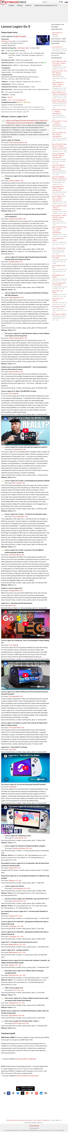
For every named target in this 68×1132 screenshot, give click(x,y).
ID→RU (21, 1015)
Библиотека (46, 1120)
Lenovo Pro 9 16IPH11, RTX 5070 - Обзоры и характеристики (59, 72)
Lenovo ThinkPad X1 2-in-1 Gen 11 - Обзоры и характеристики (59, 198)
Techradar (12, 591)
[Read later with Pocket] (31, 1093)
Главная (11, 5)
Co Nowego (12, 926)
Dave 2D (11, 749)
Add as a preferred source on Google (27, 1088)
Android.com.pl (13, 975)
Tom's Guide (12, 393)
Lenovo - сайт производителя (17, 100)
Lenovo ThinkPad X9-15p (58, 248)
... (65, 5)
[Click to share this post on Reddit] (27, 1093)
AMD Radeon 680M (23, 48)
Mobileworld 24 (13, 944)
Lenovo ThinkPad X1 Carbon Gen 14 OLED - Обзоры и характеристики (59, 63)
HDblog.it (12, 880)
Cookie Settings (34, 1126)
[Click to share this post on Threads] (13, 1093)
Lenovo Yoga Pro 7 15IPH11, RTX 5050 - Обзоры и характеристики (59, 217)
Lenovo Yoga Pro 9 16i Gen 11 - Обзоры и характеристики (59, 111)
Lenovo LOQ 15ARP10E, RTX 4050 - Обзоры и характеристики (58, 155)
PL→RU (20, 926)
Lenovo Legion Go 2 (57, 47)
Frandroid (15, 901)
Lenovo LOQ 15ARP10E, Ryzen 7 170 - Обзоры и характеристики (58, 167)
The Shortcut (13, 555)
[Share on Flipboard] (36, 1093)
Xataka (11, 868)
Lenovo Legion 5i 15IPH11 (59, 306)
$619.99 (10, 97)
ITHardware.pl (13, 1003)
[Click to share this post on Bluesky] (18, 1093)
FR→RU (27, 888)
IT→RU (19, 880)
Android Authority (14, 338)
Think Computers (14, 142)
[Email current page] (45, 1093)
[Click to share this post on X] (22, 1093)
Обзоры (20, 5)
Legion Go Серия (20, 36)
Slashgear (12, 262)
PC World (15, 449)
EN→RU (24, 142)
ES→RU (29, 848)
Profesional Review (18, 848)
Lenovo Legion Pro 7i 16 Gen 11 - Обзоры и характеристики (59, 123)
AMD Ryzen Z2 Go (6, 41)
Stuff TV (14, 483)
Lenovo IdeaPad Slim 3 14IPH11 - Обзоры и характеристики (58, 84)
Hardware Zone (13, 219)
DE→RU (24, 838)
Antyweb (11, 965)
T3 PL (14, 990)
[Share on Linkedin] (41, 1093)
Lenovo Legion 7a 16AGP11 (59, 314)
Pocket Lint (12, 181)
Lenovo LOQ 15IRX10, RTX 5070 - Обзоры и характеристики (59, 134)
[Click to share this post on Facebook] (8, 1093)
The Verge (12, 696)
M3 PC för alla (16, 1023)
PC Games (15, 838)
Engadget (12, 787)
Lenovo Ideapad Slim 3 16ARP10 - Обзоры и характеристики (58, 188)
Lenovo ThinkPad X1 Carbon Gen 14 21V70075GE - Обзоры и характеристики (59, 146)
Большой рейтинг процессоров (27, 1076)
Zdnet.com (12, 372)
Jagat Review (13, 1015)
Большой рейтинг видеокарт (26, 1059)
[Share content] (4, 1093)
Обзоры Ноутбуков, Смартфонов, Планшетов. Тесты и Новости (24, 1120)
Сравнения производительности (45, 5)
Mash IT (11, 605)
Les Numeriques (17, 888)
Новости (28, 5)
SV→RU (26, 1023)
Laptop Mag (12, 297)
